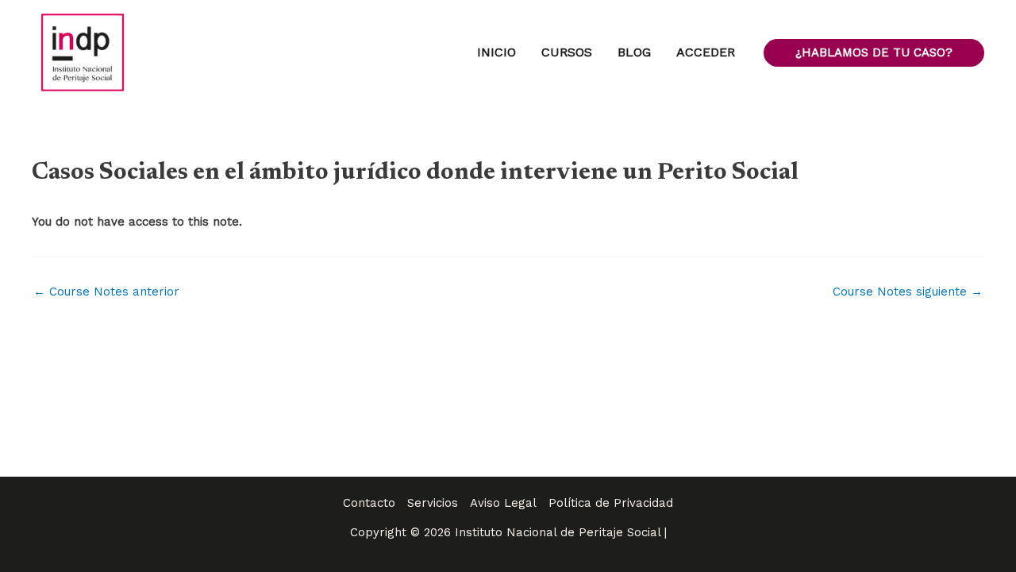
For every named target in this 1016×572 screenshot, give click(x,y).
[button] (874, 53)
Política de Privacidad (610, 503)
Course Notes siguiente (908, 292)
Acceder (705, 52)
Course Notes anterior (106, 292)
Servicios (432, 503)
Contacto (369, 503)
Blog (634, 52)
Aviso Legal (503, 503)
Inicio (496, 52)
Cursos (566, 52)
